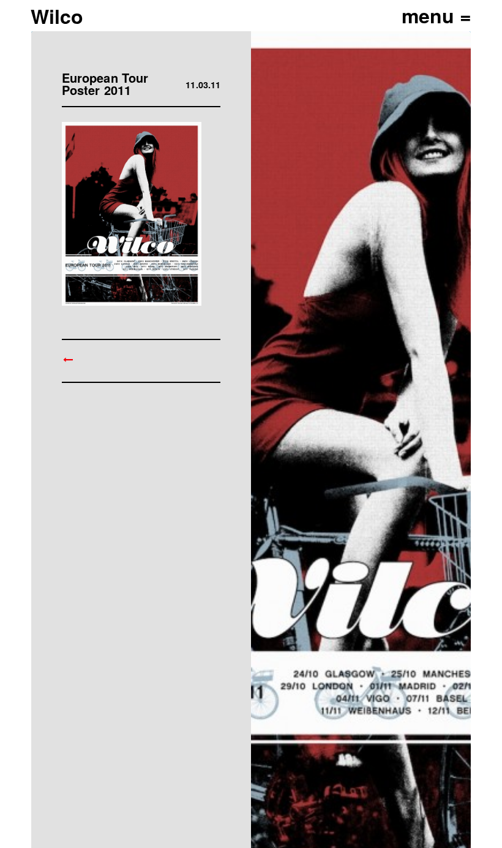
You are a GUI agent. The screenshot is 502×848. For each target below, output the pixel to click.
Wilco (57, 16)
